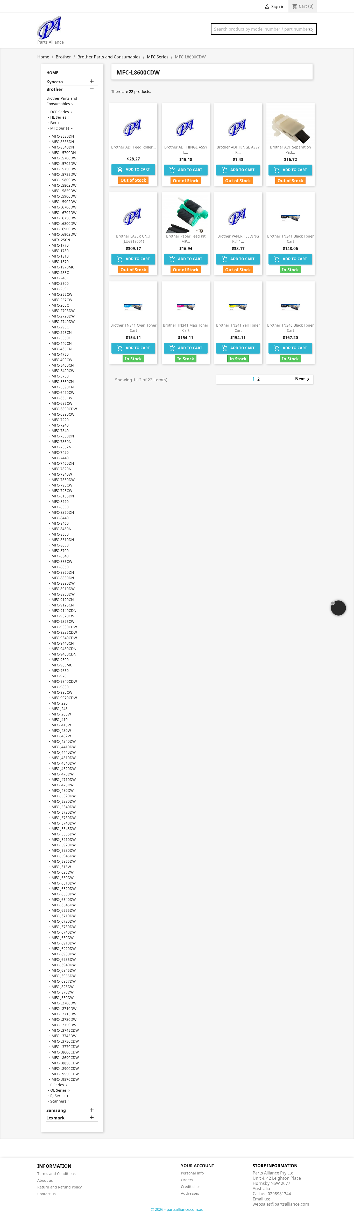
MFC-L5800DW (64, 179)
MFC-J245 (60, 708)
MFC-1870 (60, 261)
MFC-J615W (61, 866)
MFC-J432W (61, 735)
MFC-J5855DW (64, 834)
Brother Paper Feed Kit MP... (186, 239)
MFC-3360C (61, 337)
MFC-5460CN (63, 365)
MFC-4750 (60, 354)
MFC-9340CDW (64, 637)
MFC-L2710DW (64, 1008)
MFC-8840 (60, 555)
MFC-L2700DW (64, 1003)
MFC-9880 (60, 686)
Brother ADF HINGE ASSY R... (238, 150)
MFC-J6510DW (64, 883)
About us (45, 1180)
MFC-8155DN (63, 496)
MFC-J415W (61, 724)
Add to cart (133, 169)
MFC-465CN (62, 348)
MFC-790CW (62, 485)
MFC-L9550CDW (65, 1073)
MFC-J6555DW (64, 910)
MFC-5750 (60, 376)
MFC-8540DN (63, 147)
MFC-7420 (60, 452)
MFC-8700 (60, 550)
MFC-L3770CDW (65, 1046)
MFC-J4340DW (64, 741)
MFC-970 (59, 675)
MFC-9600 (60, 659)
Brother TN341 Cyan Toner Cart (133, 328)
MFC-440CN (62, 343)
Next (303, 379)
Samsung (56, 1110)
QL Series (58, 1090)
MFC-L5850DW (64, 190)
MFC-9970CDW (64, 697)
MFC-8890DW (63, 583)
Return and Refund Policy (59, 1187)
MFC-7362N (62, 446)
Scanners (58, 1101)
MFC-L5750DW (64, 168)
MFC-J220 (60, 703)
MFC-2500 (60, 283)
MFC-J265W (61, 714)
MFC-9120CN (63, 599)
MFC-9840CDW (64, 681)
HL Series (58, 117)
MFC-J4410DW (64, 746)
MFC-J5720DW (64, 812)
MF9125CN (61, 239)
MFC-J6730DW (64, 926)
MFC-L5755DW (64, 174)
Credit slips (191, 1186)
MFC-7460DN (63, 463)
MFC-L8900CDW (65, 1068)
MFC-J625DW (63, 872)
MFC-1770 (60, 245)
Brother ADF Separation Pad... (290, 150)
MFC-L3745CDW (65, 1030)
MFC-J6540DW (64, 899)
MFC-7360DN (63, 436)
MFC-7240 (60, 425)
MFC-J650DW (63, 877)
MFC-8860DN (63, 572)
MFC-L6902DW (64, 234)
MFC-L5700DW (64, 158)
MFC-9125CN (63, 605)
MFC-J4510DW (64, 757)
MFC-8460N (62, 528)
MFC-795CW (62, 490)
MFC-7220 (60, 419)
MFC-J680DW (63, 937)
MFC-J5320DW (64, 795)
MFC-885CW (62, 561)
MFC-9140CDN (64, 610)
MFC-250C (60, 288)
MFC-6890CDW (64, 408)
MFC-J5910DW (64, 839)
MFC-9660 (60, 670)
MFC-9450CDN (64, 648)
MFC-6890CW (63, 414)
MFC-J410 (60, 719)
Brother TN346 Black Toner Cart (290, 328)
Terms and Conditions (56, 1173)
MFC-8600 (60, 545)
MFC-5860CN (63, 381)
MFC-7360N (62, 441)
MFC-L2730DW (64, 1019)
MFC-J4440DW (64, 752)
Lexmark (55, 1118)
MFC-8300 (60, 506)
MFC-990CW (62, 692)
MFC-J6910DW (64, 943)
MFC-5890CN (63, 386)
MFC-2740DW (63, 321)
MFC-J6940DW (64, 964)
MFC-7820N (62, 468)
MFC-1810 (60, 256)
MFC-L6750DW (64, 217)
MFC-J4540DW (64, 763)
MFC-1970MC (63, 267)
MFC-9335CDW (64, 632)
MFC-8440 (60, 517)
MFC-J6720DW (64, 921)
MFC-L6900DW (64, 228)
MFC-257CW (62, 299)
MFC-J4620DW (64, 768)
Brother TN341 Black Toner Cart (290, 239)
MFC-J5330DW (64, 801)
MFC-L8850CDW (65, 1062)
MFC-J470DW (63, 774)
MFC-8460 (60, 523)
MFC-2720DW (63, 316)
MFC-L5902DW (64, 201)
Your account (197, 1165)
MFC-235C (60, 272)
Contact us (46, 1193)
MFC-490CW (62, 359)
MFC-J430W (61, 730)
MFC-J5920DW (64, 844)
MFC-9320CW (63, 615)
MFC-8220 (60, 501)
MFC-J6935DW (64, 959)
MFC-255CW (62, 294)
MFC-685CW (62, 403)
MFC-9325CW (63, 621)
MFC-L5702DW (64, 163)
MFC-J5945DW (64, 855)
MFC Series (59, 128)
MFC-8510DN (63, 539)
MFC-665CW (62, 397)
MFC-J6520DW (64, 888)
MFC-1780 (60, 250)
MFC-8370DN (63, 512)
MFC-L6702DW (64, 212)
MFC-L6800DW (64, 223)
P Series (57, 1084)
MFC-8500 (60, 534)
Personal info (192, 1173)
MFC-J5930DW (64, 850)
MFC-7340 (60, 430)
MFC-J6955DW (64, 975)
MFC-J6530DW (64, 893)
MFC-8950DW (63, 594)
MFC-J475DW (63, 784)
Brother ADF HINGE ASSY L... (185, 150)
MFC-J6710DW (64, 915)
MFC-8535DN (63, 141)
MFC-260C (60, 305)
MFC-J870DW (63, 992)
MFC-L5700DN (64, 152)
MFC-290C (60, 327)
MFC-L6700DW (64, 207)
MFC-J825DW (63, 986)
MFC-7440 (60, 457)
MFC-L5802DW (64, 185)
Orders (187, 1179)
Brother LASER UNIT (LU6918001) (133, 239)
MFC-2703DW (63, 310)
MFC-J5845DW (64, 828)
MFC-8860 (60, 566)
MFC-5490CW (63, 370)
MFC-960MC (62, 665)
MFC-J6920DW (64, 948)
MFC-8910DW (63, 588)
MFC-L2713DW (64, 1013)
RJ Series (57, 1095)
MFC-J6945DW (64, 970)
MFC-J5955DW (64, 861)
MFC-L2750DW (64, 1024)
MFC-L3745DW (64, 1035)
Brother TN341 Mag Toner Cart (185, 328)
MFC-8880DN (63, 577)
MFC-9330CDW (64, 626)
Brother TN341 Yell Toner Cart (238, 328)
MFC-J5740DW (64, 823)
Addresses (190, 1193)
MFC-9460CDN (64, 654)
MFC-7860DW (63, 479)
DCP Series (59, 111)
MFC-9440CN (63, 643)
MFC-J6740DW (64, 932)
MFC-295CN (62, 332)
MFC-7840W (62, 474)
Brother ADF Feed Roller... (133, 147)
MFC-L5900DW (64, 196)
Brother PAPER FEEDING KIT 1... (238, 239)
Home (52, 72)
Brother (54, 89)
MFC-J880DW (63, 997)
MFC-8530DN (63, 136)
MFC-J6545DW (64, 904)
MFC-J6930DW (64, 953)
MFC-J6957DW (64, 981)
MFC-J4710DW (64, 779)
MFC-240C (60, 277)
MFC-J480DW (63, 790)
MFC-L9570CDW (65, 1079)
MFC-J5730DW (64, 817)
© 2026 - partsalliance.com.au (177, 1209)
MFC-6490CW (63, 392)
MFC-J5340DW (64, 806)
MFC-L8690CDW (65, 1057)
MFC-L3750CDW (65, 1041)
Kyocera (54, 82)
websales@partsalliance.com (281, 1204)
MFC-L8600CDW (65, 1052)
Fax (53, 122)
